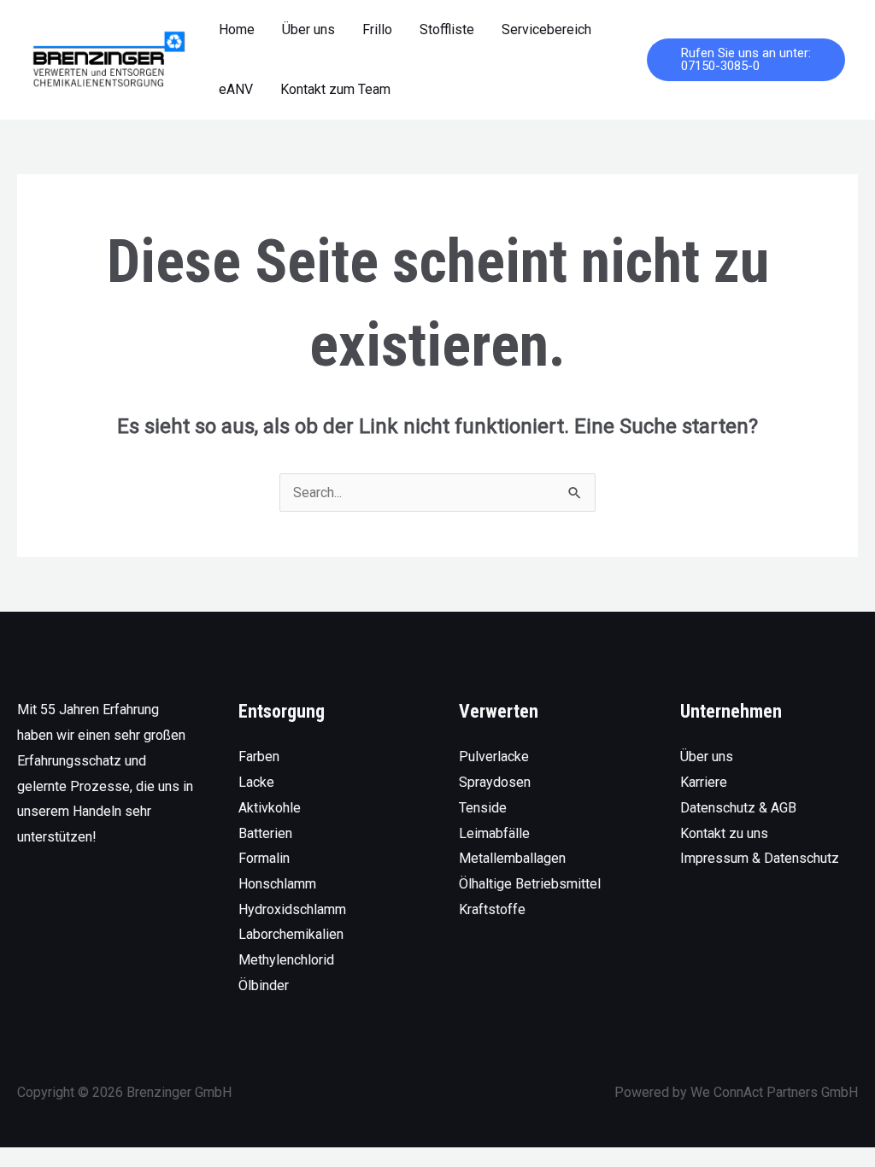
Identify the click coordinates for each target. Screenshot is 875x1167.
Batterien (265, 833)
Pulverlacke (494, 756)
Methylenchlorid (286, 960)
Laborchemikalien (291, 934)
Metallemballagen (512, 858)
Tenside (483, 808)
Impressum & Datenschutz (759, 858)
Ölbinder (263, 985)
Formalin (264, 858)
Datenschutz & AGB (738, 808)
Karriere (703, 782)
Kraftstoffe (492, 909)
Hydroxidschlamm (292, 909)
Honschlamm (277, 884)
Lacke (256, 782)
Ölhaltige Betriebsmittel (530, 884)
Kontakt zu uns (724, 833)
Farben (258, 756)
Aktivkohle (269, 808)
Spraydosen (495, 782)
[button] (746, 59)
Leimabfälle (494, 833)
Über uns (706, 756)
